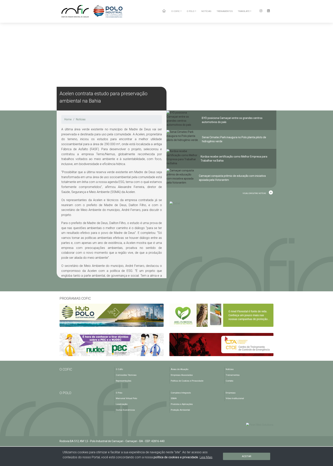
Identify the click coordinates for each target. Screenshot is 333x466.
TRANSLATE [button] (244, 11)
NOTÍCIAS (206, 11)
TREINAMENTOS (225, 11)
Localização (121, 404)
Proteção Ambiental (180, 410)
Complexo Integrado (181, 393)
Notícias (81, 119)
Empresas (230, 393)
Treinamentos (233, 375)
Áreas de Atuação (179, 369)
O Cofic (119, 369)
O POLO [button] (190, 11)
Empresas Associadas (182, 375)
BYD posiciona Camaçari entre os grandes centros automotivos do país (232, 120)
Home (68, 119)
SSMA (174, 398)
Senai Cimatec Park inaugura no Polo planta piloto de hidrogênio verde (234, 139)
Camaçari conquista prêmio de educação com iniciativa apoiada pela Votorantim (232, 177)
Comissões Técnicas (126, 375)
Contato (229, 381)
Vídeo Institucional (235, 398)
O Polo (119, 393)
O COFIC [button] (175, 11)
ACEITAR (246, 456)
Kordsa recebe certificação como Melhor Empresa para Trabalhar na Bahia (234, 158)
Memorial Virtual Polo (126, 398)
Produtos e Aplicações (182, 404)
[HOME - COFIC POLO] (92, 11)
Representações (123, 381)
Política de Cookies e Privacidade (187, 381)
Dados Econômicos (125, 410)
